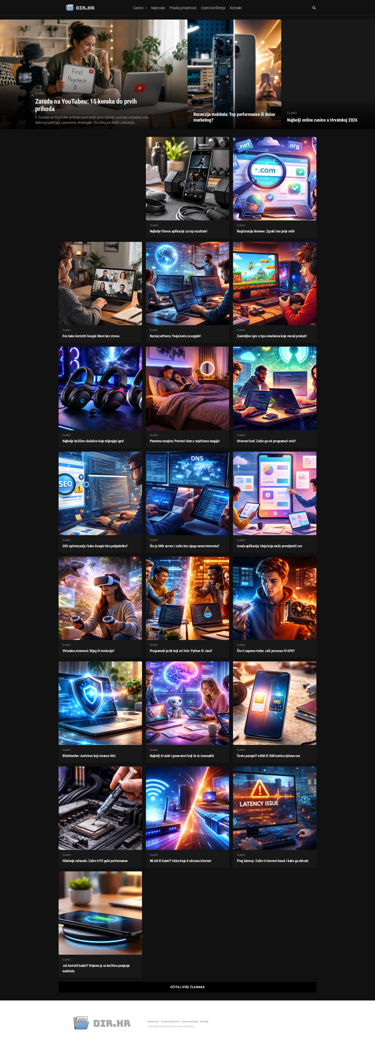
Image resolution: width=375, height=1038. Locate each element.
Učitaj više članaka (187, 987)
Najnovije (158, 7)
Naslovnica (153, 1021)
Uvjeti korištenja (213, 7)
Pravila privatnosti (183, 7)
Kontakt (236, 7)
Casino (138, 7)
